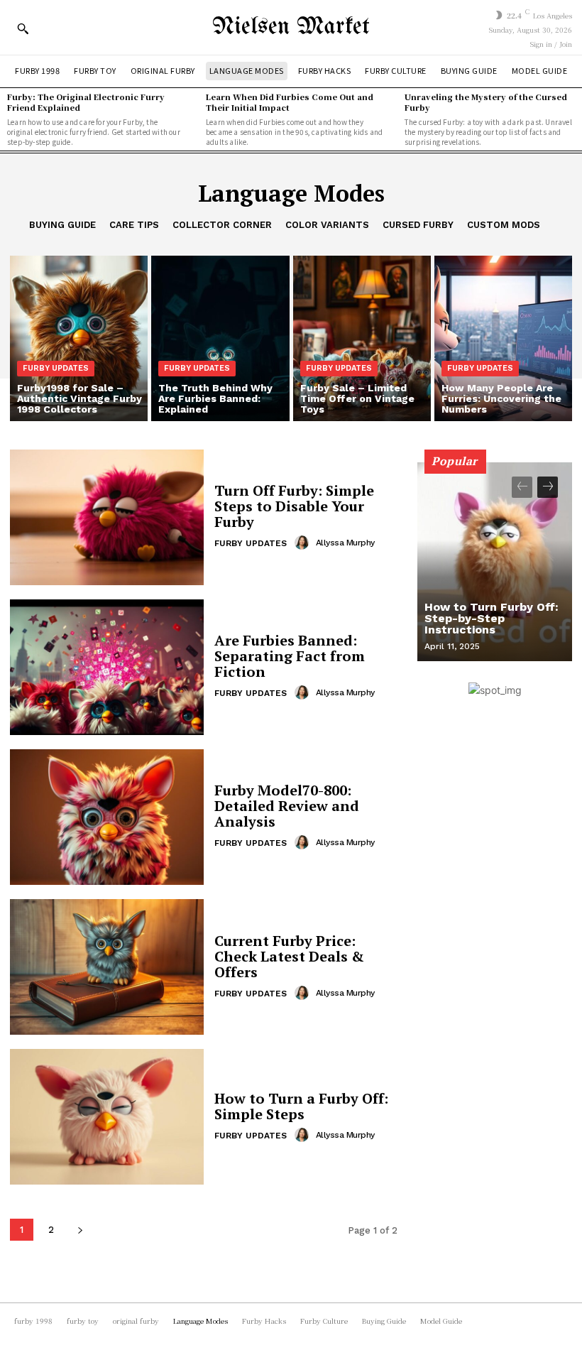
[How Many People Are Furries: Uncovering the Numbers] (503, 338)
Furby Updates (56, 368)
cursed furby (418, 224)
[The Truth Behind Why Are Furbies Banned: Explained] (220, 338)
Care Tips (134, 224)
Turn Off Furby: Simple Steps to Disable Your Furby (294, 506)
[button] (22, 28)
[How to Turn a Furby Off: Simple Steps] (107, 1117)
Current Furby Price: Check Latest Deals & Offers (289, 956)
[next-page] (80, 1230)
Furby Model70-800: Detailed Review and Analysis (286, 805)
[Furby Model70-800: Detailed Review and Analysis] (107, 817)
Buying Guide (62, 224)
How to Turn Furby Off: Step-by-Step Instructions (491, 618)
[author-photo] (304, 542)
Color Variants (327, 224)
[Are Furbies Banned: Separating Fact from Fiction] (107, 667)
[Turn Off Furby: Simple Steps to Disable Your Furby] (107, 517)
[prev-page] (522, 487)
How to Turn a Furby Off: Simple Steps (301, 1106)
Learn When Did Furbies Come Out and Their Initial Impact (289, 102)
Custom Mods (503, 224)
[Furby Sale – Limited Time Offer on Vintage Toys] (362, 338)
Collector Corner (222, 224)
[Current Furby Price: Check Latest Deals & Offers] (107, 967)
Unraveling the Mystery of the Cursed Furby (486, 102)
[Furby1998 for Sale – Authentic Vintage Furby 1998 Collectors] (79, 338)
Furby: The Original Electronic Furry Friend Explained (86, 102)
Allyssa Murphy (345, 543)
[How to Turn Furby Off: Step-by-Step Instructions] (494, 561)
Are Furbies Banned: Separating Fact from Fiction (289, 656)
